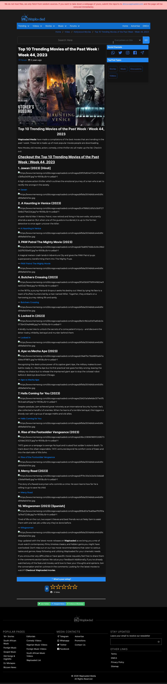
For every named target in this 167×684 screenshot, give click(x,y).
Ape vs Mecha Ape (30, 380)
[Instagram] (127, 53)
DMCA (146, 26)
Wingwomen (27, 528)
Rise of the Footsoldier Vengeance (38, 457)
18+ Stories (9, 636)
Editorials (31, 636)
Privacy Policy (117, 662)
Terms (114, 654)
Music (123, 69)
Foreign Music (10, 647)
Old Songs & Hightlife (9, 657)
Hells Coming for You (31, 418)
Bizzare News (10, 667)
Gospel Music (10, 652)
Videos (113, 75)
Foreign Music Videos (36, 649)
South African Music (10, 642)
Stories (113, 69)
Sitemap (115, 666)
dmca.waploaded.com (133, 4)
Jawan (24, 190)
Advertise (79, 636)
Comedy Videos (34, 640)
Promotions (80, 640)
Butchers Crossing (30, 302)
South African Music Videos (36, 654)
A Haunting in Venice (31, 228)
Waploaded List (34, 660)
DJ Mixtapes (9, 663)
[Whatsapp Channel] (113, 53)
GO (146, 40)
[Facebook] (135, 53)
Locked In (25, 337)
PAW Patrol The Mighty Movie (35, 263)
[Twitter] (120, 53)
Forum (24, 60)
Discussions (135, 69)
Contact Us (80, 644)
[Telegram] (142, 53)
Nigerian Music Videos (37, 644)
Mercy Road (27, 492)
